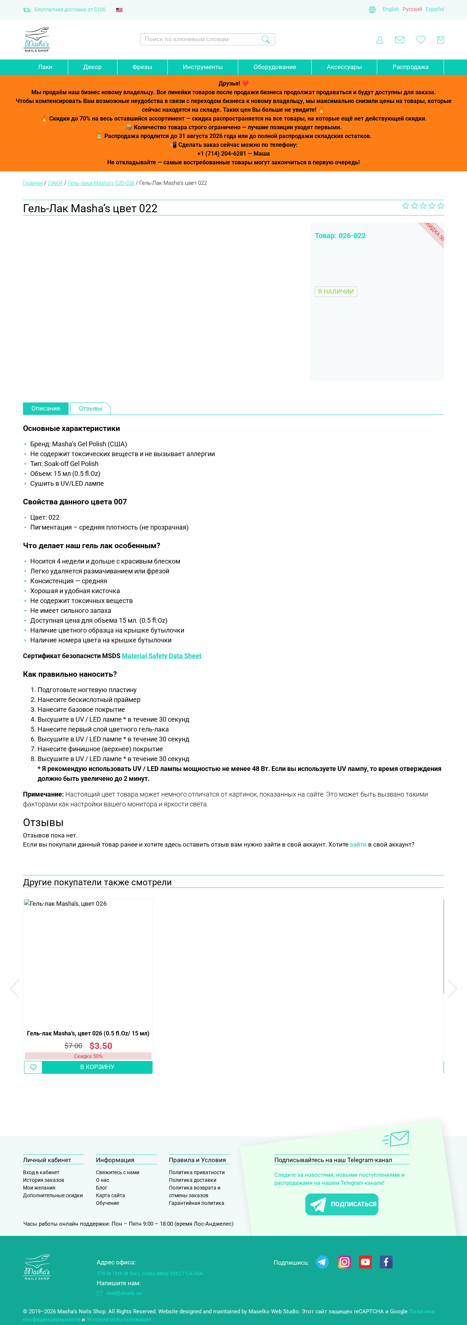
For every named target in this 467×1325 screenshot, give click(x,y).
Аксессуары (344, 66)
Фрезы (142, 66)
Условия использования (118, 1319)
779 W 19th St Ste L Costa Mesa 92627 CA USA (150, 1273)
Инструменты (203, 66)
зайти (358, 844)
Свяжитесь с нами (117, 1172)
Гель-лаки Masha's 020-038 (101, 183)
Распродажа (411, 66)
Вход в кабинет (41, 1172)
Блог (101, 1188)
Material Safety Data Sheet (161, 656)
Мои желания (39, 1188)
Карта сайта (110, 1195)
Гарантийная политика (196, 1203)
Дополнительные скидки (53, 1195)
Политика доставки (192, 1180)
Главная (33, 183)
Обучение (107, 1203)
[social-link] (322, 1263)
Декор (92, 66)
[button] (33, 1067)
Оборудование (275, 66)
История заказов (43, 1180)
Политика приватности (197, 1172)
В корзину (97, 1066)
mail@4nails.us (124, 1293)
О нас (102, 1180)
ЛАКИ (55, 183)
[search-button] (265, 39)
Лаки (45, 66)
